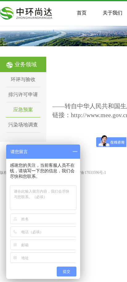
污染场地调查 (23, 124)
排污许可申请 (23, 94)
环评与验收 (23, 79)
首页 (82, 12)
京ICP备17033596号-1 (88, 172)
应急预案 (23, 109)
